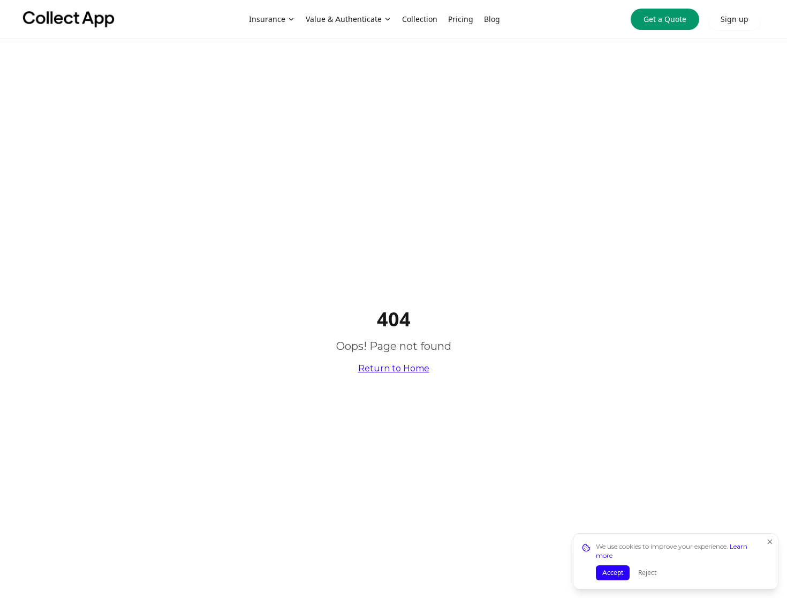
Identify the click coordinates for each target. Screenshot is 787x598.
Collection (419, 19)
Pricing (460, 19)
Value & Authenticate (344, 19)
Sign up (734, 19)
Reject (647, 573)
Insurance (267, 19)
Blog (492, 19)
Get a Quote (665, 19)
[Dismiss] (770, 541)
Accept (612, 573)
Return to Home (393, 368)
